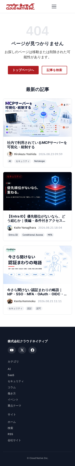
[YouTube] (12, 350)
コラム (12, 387)
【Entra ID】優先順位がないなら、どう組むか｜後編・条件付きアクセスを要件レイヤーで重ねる (36, 220)
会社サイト (14, 440)
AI (9, 369)
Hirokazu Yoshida (25, 154)
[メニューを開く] (54, 6)
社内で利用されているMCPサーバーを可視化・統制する (37, 145)
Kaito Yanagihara (25, 228)
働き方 (12, 394)
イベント (13, 400)
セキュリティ (16, 381)
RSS (10, 434)
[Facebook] (32, 350)
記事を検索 (54, 70)
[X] (22, 350)
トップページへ (23, 70)
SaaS (11, 375)
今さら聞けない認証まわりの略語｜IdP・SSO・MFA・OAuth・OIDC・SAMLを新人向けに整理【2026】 (35, 294)
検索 (10, 428)
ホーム (12, 422)
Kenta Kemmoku (25, 301)
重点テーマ (14, 406)
